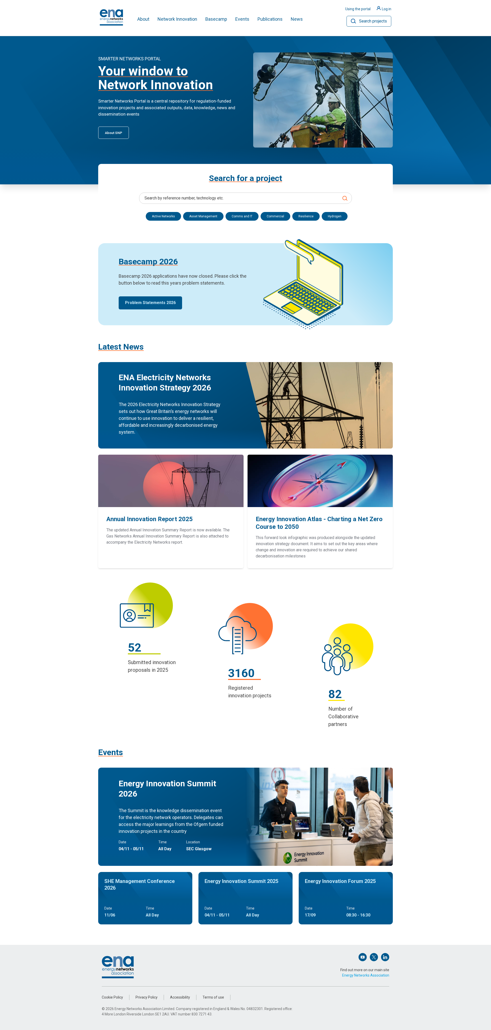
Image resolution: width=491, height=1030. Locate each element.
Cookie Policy (112, 997)
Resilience (306, 216)
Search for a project (245, 178)
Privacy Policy (147, 997)
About (143, 19)
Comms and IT (242, 216)
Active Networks (163, 216)
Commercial (275, 216)
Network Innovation (177, 19)
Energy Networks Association (365, 975)
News (297, 19)
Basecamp (216, 19)
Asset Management (203, 216)
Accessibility (180, 997)
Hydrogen (334, 216)
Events (242, 19)
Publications (270, 19)
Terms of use (213, 997)
